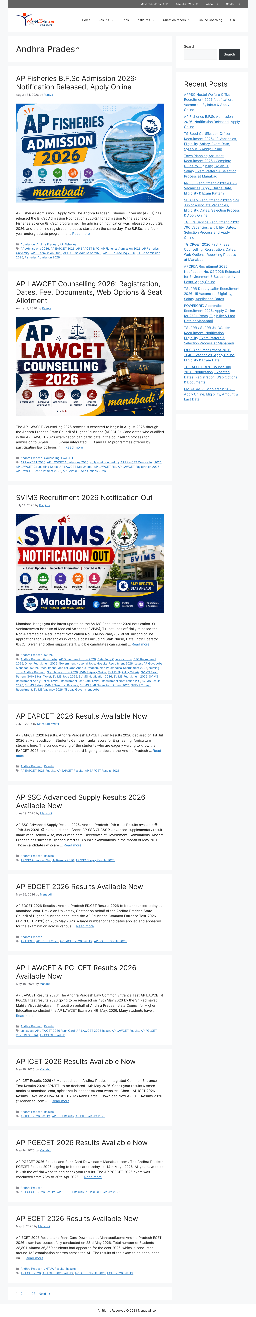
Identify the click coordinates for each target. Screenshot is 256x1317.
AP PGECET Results (70, 1192)
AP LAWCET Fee (105, 466)
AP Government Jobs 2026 (77, 659)
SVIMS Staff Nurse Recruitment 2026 (105, 685)
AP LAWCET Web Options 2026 (84, 471)
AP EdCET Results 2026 (110, 941)
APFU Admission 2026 (46, 253)
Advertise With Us (187, 4)
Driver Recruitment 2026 (41, 663)
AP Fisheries (68, 244)
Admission (28, 244)
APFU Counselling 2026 (119, 253)
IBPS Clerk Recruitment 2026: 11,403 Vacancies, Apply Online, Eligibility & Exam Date (209, 355)
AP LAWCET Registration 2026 (138, 466)
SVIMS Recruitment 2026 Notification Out (84, 497)
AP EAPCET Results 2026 (102, 770)
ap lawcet (27, 1030)
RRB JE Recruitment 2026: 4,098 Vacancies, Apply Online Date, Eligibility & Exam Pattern (210, 188)
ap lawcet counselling (104, 462)
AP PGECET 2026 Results (38, 1192)
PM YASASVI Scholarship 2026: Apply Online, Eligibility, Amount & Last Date (211, 394)
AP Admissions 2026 (35, 248)
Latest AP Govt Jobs (148, 663)
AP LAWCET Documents (75, 466)
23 (34, 1294)
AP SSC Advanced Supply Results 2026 (47, 860)
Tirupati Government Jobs (81, 689)
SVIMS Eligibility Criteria (123, 672)
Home (86, 20)
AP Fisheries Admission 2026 (121, 248)
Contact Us (233, 4)
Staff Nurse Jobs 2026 (62, 672)
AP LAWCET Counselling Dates (37, 466)
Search (189, 46)
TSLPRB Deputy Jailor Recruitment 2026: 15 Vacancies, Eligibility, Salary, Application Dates (211, 294)
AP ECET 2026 (31, 1273)
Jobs (125, 20)
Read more (81, 234)
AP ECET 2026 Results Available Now (77, 1218)
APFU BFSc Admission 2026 (82, 253)
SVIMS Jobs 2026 (65, 676)
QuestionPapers (174, 20)
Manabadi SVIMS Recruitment (36, 668)
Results (103, 20)
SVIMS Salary (34, 685)
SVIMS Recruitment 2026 (130, 676)
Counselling (52, 458)
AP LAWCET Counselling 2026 (141, 462)
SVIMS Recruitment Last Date (71, 681)
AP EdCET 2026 (47, 941)
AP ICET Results (63, 1116)
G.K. (233, 20)
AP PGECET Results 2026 (102, 1192)
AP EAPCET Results (70, 770)
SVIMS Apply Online (92, 672)
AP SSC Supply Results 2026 (95, 860)
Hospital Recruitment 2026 (115, 663)
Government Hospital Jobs (77, 663)
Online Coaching (210, 20)
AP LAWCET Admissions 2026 (67, 462)
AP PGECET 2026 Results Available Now (82, 1142)
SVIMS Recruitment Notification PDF (116, 681)
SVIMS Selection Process (61, 685)
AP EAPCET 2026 (63, 248)
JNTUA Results (54, 1268)
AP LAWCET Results (125, 1030)
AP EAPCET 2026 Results (38, 770)
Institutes (143, 20)
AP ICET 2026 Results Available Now (76, 1061)
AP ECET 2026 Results (57, 1273)
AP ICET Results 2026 (90, 1116)
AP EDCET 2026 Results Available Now (79, 886)
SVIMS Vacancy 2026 (48, 689)
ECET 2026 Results (120, 1273)
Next (44, 1294)
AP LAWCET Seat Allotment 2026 (38, 471)
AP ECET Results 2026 (90, 1273)
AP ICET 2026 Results (35, 1116)
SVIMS (48, 654)
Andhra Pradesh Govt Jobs (39, 659)
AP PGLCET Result (52, 1035)
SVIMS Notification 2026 (95, 676)
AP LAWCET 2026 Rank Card (55, 1030)
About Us (212, 4)
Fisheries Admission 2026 (42, 257)
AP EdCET (28, 941)
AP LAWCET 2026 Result (93, 1030)
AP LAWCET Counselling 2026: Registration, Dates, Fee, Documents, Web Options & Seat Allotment (89, 292)
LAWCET (67, 458)
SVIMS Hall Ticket (39, 676)
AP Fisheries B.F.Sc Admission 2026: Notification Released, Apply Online (76, 82)
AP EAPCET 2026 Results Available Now (81, 716)
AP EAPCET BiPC (87, 248)
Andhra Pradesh (47, 244)
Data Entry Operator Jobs (114, 659)
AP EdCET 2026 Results (76, 941)
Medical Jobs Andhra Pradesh (77, 668)
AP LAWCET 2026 (33, 462)
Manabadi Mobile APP (154, 4)
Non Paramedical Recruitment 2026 (123, 668)
